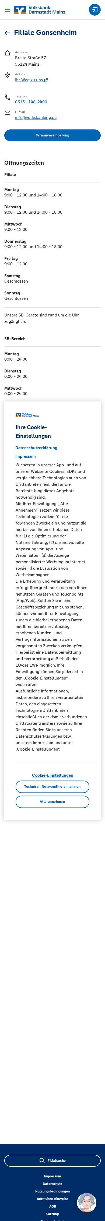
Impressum (52, 1176)
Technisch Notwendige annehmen (52, 786)
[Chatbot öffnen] (86, 1202)
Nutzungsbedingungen (52, 1191)
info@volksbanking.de (36, 117)
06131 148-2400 (31, 101)
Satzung (52, 1214)
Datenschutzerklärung (36, 448)
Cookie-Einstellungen (52, 775)
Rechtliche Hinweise (52, 1199)
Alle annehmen (52, 802)
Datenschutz (52, 1184)
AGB (52, 1206)
